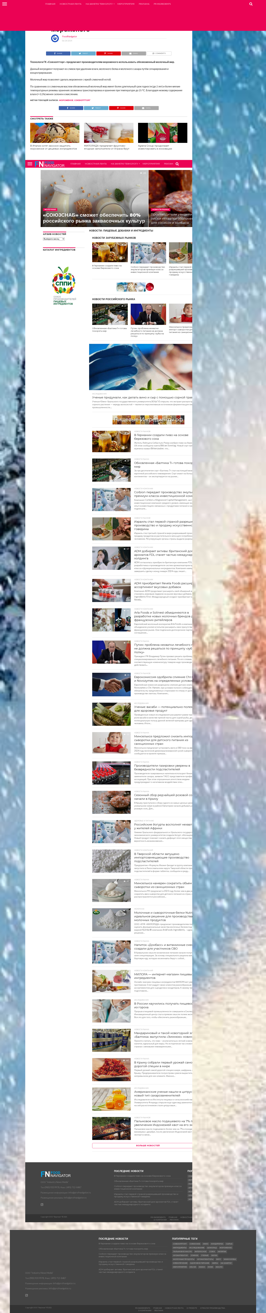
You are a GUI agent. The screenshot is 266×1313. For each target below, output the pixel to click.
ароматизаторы (205, 1259)
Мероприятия (126, 4)
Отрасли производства (212, 1308)
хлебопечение (180, 1263)
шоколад (212, 1248)
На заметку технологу (99, 4)
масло (219, 1267)
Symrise (194, 1255)
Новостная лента (70, 4)
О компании (160, 1220)
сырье (229, 1244)
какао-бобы (230, 1259)
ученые (204, 1255)
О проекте (192, 1308)
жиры (215, 1263)
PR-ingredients (162, 4)
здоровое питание (199, 1263)
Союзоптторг (82, 100)
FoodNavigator (69, 36)
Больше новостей (148, 1145)
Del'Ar (193, 1267)
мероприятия (180, 1267)
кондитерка (217, 1244)
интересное (200, 1252)
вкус (218, 1259)
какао (202, 1267)
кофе (210, 1267)
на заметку (226, 1263)
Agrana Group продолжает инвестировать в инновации (155, 147)
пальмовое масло (182, 1252)
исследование (196, 1248)
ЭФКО (205, 1244)
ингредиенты (179, 1248)
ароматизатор (180, 1255)
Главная (50, 4)
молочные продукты (183, 1259)
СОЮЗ (212, 1252)
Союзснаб (195, 1244)
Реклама (144, 4)
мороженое (66, 100)
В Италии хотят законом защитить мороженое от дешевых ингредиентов (53, 147)
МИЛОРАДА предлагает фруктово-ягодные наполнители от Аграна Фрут (106, 147)
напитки (222, 1252)
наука (214, 1255)
